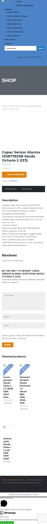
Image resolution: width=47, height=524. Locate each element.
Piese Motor (13, 12)
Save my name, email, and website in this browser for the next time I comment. (23, 337)
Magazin (9, 9)
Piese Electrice (14, 24)
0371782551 (36, 57)
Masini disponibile (25, 5)
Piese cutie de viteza (17, 16)
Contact (8, 43)
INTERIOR (11, 106)
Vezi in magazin (15, 174)
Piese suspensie (15, 28)
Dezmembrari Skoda (16, 480)
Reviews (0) (27, 189)
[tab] (10, 189)
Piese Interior (13, 36)
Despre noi (10, 39)
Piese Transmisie (15, 32)
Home (19, 1)
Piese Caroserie (14, 20)
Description (10, 189)
